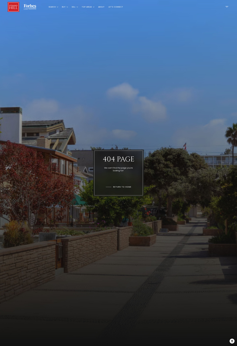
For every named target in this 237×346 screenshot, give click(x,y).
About (101, 7)
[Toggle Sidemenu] (226, 6)
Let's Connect (116, 7)
